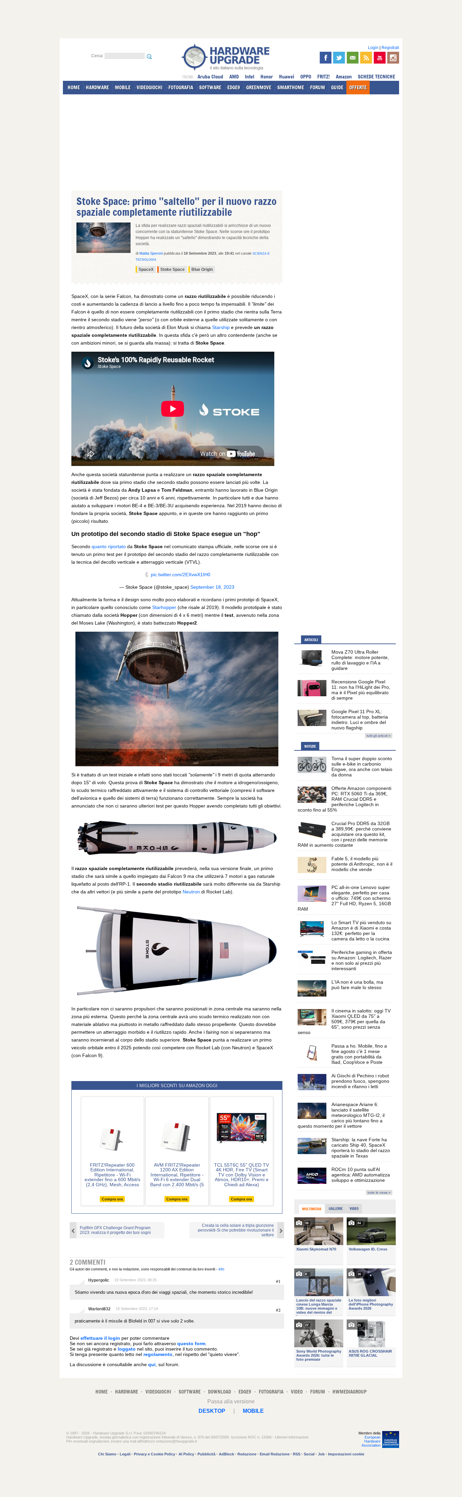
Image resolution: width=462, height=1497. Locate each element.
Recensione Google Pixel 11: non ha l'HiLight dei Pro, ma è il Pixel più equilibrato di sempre (360, 690)
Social (309, 1454)
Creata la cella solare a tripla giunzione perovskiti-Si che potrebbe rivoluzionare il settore (236, 1230)
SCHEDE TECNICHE (376, 76)
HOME (74, 87)
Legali (125, 1454)
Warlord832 (99, 1309)
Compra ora (112, 1199)
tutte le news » (379, 1192)
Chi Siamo (107, 1454)
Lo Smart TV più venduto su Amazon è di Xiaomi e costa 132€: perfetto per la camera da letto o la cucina (361, 930)
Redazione (246, 1454)
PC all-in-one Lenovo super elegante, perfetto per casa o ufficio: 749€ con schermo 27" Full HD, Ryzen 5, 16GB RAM (344, 898)
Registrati (390, 47)
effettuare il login (100, 1338)
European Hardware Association (371, 1441)
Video (354, 1208)
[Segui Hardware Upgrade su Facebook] (325, 58)
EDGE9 (233, 87)
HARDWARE (97, 87)
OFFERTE (358, 87)
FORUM (317, 87)
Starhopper (164, 607)
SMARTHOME (290, 87)
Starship (221, 327)
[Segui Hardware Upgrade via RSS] (366, 58)
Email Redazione (275, 1454)
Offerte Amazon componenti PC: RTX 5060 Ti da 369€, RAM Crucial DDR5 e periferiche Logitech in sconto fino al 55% (344, 799)
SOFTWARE (210, 87)
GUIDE (337, 87)
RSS (296, 1454)
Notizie (310, 746)
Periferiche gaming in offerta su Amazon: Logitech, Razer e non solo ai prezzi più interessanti (361, 960)
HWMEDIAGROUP (349, 1391)
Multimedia (311, 1209)
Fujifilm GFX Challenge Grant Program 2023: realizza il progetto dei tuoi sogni (115, 1230)
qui (152, 1364)
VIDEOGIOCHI (149, 87)
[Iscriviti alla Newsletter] (353, 58)
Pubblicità (206, 1454)
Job (321, 1454)
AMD (234, 76)
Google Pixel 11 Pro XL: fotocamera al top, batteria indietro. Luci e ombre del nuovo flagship (359, 719)
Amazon (344, 76)
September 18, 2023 (212, 587)
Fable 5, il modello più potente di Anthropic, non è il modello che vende (361, 864)
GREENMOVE (258, 87)
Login (373, 47)
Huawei (286, 76)
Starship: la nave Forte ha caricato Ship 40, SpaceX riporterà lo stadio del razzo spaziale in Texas (360, 1148)
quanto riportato (109, 546)
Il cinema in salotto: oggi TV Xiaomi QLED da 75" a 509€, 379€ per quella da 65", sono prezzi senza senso (344, 1021)
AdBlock (226, 1454)
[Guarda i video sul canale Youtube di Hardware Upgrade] (380, 58)
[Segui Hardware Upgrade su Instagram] (393, 58)
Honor (266, 76)
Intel (249, 76)
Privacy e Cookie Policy (154, 1454)
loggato (127, 1349)
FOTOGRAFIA (180, 87)
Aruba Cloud (210, 76)
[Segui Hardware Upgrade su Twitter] (339, 58)
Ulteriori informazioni (291, 1437)
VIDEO (297, 1391)
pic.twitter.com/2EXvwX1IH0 (180, 574)
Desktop (212, 1411)
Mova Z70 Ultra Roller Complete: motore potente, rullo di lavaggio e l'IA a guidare (360, 660)
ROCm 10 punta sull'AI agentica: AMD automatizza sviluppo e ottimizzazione (360, 1175)
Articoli (311, 639)
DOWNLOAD (219, 1391)
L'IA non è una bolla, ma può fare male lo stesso (357, 984)
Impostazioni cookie (346, 1454)
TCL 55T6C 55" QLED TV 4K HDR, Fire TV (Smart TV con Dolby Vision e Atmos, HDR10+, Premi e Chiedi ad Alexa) (241, 1174)
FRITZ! (323, 76)
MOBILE (123, 87)
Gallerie (336, 1208)
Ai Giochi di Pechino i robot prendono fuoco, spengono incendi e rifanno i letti (360, 1081)
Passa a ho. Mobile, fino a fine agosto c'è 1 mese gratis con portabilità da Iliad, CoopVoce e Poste (359, 1054)
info (221, 1269)
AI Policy (186, 1454)
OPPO (305, 76)
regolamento (157, 1354)
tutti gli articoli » (379, 736)
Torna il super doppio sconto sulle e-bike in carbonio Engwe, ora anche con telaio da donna (361, 766)
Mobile (253, 1411)
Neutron (191, 891)
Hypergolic (98, 1280)
